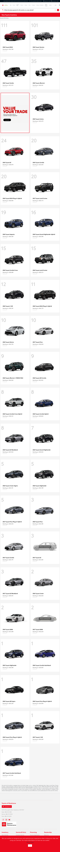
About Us (46, 835)
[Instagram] (6, 819)
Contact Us (7, 806)
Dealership (48, 832)
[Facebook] (3, 819)
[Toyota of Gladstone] (6, 5)
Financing (33, 832)
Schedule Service (20, 835)
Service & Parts (21, 832)
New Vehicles (5, 835)
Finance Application (35, 835)
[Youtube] (9, 819)
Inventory (5, 832)
